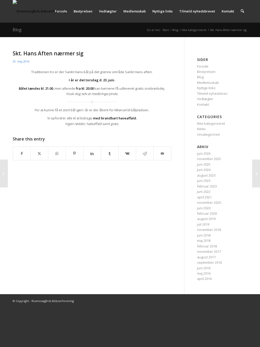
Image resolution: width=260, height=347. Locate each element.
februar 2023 (207, 186)
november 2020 (209, 202)
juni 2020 (203, 208)
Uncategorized (208, 134)
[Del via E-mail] (162, 153)
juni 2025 (203, 164)
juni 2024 (203, 169)
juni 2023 (203, 180)
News (201, 129)
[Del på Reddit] (144, 153)
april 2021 (204, 197)
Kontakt (203, 104)
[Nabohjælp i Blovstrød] (4, 173)
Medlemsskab (208, 82)
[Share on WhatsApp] (57, 153)
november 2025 (209, 158)
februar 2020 (207, 213)
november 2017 (209, 251)
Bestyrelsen (206, 71)
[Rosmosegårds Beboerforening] (39, 11)
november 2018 (209, 229)
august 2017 (206, 257)
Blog (17, 30)
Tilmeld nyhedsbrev (212, 93)
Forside (202, 66)
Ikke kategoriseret (211, 123)
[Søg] (242, 11)
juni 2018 (203, 235)
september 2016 (209, 262)
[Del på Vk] (127, 153)
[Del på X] (39, 153)
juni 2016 (203, 268)
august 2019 (206, 218)
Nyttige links (206, 88)
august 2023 (206, 175)
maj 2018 (203, 240)
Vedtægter (205, 99)
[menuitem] (61, 11)
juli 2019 (203, 224)
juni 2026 (203, 153)
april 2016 (204, 278)
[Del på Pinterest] (74, 153)
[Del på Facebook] (21, 153)
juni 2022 (203, 191)
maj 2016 (203, 273)
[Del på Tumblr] (109, 153)
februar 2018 (207, 246)
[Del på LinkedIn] (92, 153)
